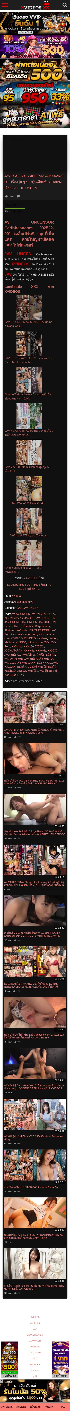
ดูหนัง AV (14, 654)
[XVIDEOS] (35, 5)
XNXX (35, 1358)
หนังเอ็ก (21, 666)
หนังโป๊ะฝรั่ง (46, 670)
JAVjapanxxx (42, 626)
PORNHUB (35, 1347)
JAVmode (22, 630)
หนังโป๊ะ (33, 670)
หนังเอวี (32, 666)
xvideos (16, 595)
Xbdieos (9, 642)
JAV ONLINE (12, 622)
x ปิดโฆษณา (9, 1375)
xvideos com (35, 642)
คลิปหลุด (35, 1370)
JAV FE (29, 618)
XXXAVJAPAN (13, 650)
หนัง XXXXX (44, 662)
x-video (52, 638)
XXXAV (39, 646)
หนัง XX (49, 658)
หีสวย (7, 675)
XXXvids (29, 650)
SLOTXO (12, 584)
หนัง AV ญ (10, 658)
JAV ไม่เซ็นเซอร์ (23, 626)
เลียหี (15, 675)
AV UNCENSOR (41, 614)
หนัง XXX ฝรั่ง (12, 662)
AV (13, 614)
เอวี (22, 675)
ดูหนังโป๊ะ (39, 654)
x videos (42, 638)
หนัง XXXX (29, 662)
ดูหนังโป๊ (27, 654)
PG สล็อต (40, 584)
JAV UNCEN (31, 607)
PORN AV (35, 630)
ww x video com (27, 634)
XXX (47, 642)
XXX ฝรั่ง (17, 646)
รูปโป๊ (35, 1376)
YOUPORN (35, 1364)
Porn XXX (10, 634)
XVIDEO (21, 642)
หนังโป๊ (42, 666)
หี (56, 670)
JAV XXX (44, 622)
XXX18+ (29, 646)
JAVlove (9, 630)
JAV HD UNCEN (45, 618)
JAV (8, 274)
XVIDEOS (32, 578)
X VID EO (17, 638)
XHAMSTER (35, 1353)
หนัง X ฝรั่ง (36, 658)
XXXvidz (41, 650)
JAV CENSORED (35, 1335)
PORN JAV (49, 630)
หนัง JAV (23, 658)
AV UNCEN (23, 614)
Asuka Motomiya (23, 601)
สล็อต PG (34, 588)
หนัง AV (50, 654)
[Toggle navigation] (5, 5)
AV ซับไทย (35, 1323)
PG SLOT (26, 584)
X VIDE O (30, 638)
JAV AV (18, 618)
